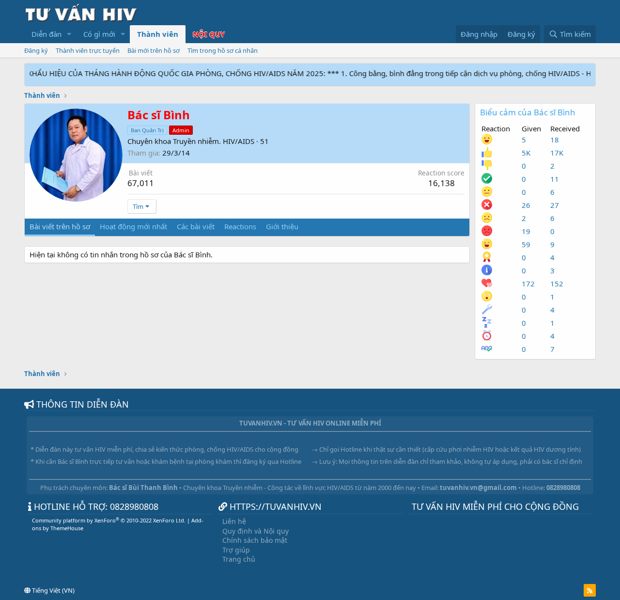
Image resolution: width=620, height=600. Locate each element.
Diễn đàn (46, 34)
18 (554, 139)
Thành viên (157, 34)
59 (526, 244)
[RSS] (590, 590)
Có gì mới (99, 34)
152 (556, 283)
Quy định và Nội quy (255, 531)
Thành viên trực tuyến (88, 50)
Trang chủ (238, 559)
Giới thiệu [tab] (282, 226)
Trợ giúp (236, 549)
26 (526, 205)
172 (528, 283)
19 (526, 231)
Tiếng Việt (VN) (53, 590)
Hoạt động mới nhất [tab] (133, 226)
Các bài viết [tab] (196, 226)
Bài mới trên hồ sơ (153, 50)
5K (526, 153)
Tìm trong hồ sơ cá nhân (222, 50)
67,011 (140, 183)
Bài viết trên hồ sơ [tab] (60, 226)
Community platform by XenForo (109, 520)
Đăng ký (36, 50)
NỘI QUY (209, 34)
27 (554, 205)
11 (554, 179)
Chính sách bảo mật (254, 540)
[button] (69, 34)
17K (556, 153)
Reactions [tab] (240, 226)
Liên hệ (234, 521)
